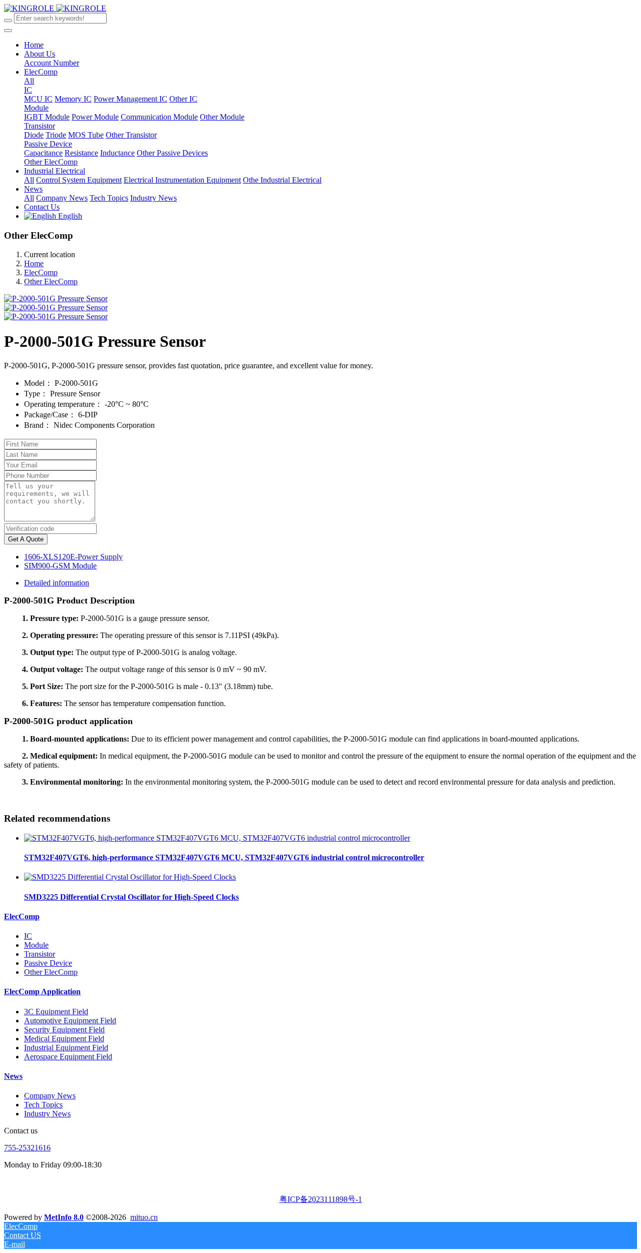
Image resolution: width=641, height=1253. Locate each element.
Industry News (47, 1113)
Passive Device (48, 963)
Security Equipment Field (64, 1029)
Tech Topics (43, 1104)
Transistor (39, 954)
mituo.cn (144, 1217)
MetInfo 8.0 (64, 1217)
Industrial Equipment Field (66, 1047)
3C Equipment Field (56, 1011)
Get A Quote (26, 539)
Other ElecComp (51, 281)
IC (28, 936)
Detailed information (56, 582)
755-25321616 (27, 1147)
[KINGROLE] (55, 8)
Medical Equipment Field (64, 1038)
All (29, 81)
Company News (50, 1095)
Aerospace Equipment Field (68, 1056)
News (13, 1076)
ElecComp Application (42, 991)
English (69, 216)
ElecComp (41, 272)
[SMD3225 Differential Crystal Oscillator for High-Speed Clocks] (130, 877)
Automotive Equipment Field (70, 1020)
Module (36, 945)
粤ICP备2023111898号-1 (320, 1199)
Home (34, 45)
